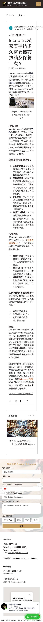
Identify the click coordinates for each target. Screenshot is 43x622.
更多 (20, 15)
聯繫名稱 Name (8, 468)
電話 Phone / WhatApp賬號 (12, 485)
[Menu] (38, 4)
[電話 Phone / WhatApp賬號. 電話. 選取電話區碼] (6, 489)
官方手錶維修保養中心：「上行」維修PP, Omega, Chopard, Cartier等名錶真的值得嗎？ (21, 442)
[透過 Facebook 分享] (10, 401)
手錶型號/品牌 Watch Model (12, 493)
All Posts (10, 15)
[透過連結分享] (27, 401)
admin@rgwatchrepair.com (18, 553)
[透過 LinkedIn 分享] (21, 401)
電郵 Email (6, 476)
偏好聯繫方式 (7, 516)
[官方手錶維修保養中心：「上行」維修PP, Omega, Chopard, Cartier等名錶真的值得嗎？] (22, 428)
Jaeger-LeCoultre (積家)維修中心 (21, 394)
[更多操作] (33, 28)
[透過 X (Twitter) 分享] (15, 401)
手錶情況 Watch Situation (11, 501)
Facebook (16, 558)
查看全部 (31, 415)
